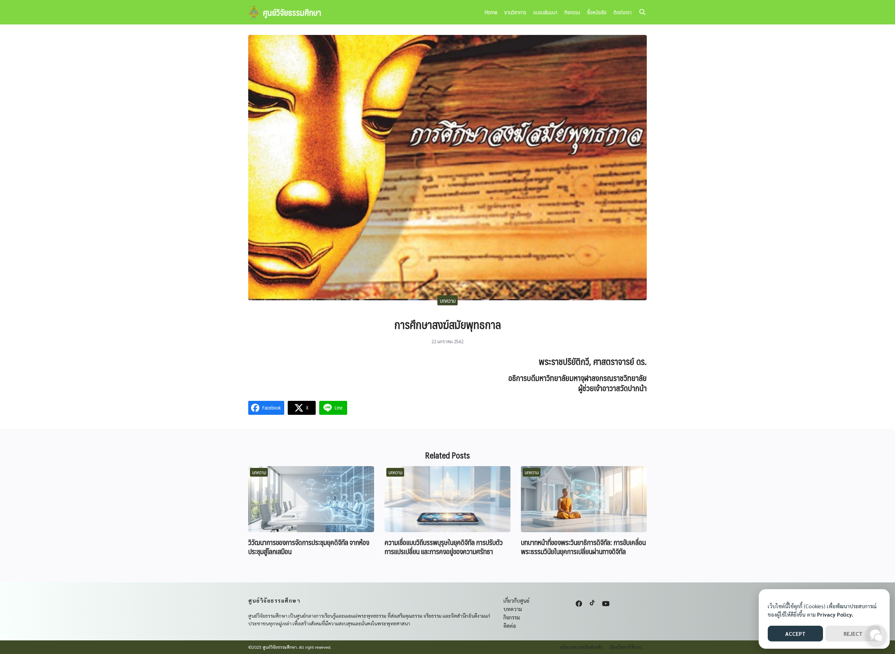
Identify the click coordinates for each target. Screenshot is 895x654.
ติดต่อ (509, 625)
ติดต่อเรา (622, 12)
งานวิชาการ (515, 12)
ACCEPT (795, 633)
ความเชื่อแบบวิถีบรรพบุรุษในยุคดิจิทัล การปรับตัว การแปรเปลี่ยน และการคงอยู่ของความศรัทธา (444, 546)
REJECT (853, 633)
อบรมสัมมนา (545, 12)
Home (491, 12)
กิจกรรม (572, 12)
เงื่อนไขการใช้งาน (625, 647)
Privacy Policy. (835, 614)
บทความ (448, 300)
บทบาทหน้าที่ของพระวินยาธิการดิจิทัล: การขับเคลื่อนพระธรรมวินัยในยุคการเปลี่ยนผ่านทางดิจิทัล (583, 546)
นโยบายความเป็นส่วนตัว (581, 647)
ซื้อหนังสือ (597, 12)
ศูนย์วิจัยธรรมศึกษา (292, 12)
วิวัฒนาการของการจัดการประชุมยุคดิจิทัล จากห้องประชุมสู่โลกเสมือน (308, 546)
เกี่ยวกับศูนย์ (516, 600)
